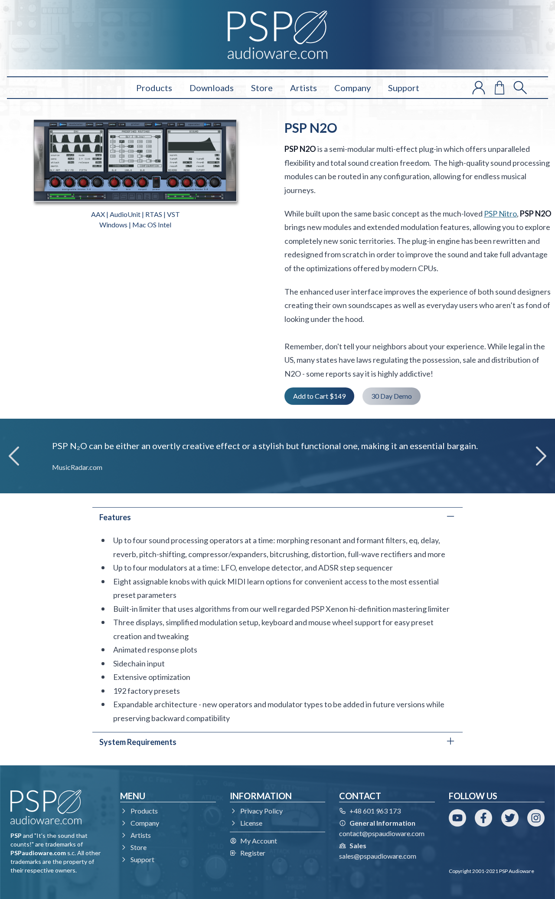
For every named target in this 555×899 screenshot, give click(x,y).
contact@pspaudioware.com (381, 833)
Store (262, 87)
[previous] (14, 456)
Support (403, 87)
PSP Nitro (500, 213)
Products (154, 87)
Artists (303, 87)
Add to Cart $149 (319, 396)
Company (352, 87)
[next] (541, 456)
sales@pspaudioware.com (377, 856)
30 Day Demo (391, 396)
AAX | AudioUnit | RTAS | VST (135, 214)
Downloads (211, 87)
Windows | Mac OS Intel (135, 224)
